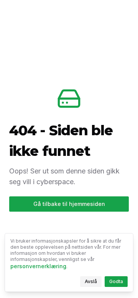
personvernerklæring (38, 266)
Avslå (93, 283)
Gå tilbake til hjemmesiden (69, 204)
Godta (118, 283)
